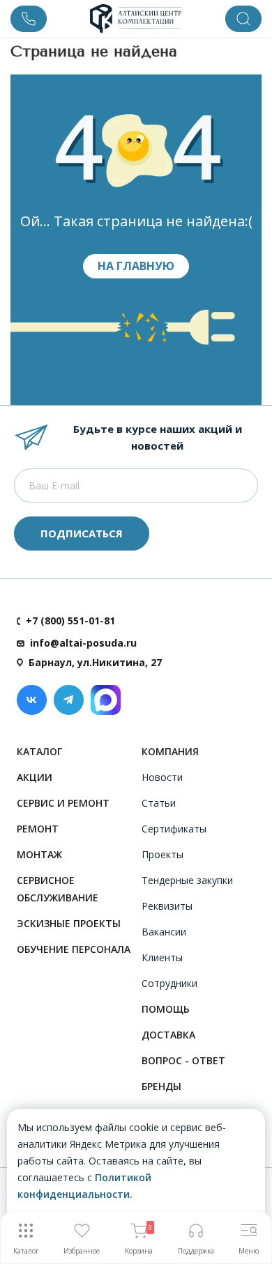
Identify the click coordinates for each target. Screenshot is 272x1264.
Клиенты (162, 957)
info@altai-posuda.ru (83, 642)
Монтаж (39, 854)
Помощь (166, 1009)
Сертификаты (174, 828)
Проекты (162, 854)
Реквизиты (167, 906)
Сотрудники (169, 983)
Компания (170, 751)
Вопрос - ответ (183, 1060)
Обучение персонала (73, 949)
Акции (34, 777)
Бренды (161, 1086)
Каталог (39, 751)
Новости (162, 777)
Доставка (168, 1034)
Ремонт (38, 828)
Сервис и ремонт (63, 802)
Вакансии (164, 931)
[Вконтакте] (32, 700)
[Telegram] (69, 700)
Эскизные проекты (69, 923)
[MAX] (106, 700)
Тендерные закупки (187, 880)
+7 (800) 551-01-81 (70, 620)
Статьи (159, 802)
